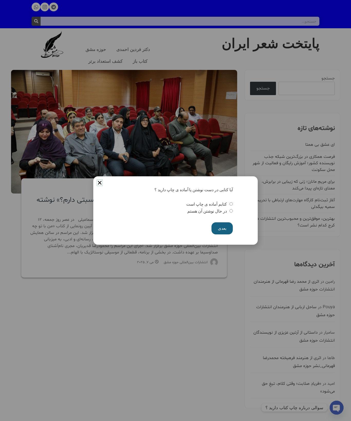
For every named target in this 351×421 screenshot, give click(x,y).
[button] (99, 182)
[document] (175, 210)
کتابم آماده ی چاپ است (206, 204)
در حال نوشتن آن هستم (207, 211)
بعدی (222, 228)
